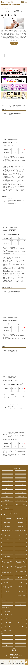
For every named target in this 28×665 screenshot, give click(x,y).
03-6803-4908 (12, 380)
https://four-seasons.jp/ (14, 146)
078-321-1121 (12, 142)
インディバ (8, 17)
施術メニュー (14, 513)
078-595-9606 (12, 230)
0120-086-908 (12, 439)
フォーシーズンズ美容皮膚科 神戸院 (14, 468)
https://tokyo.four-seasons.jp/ (15, 384)
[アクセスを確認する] (22, 2)
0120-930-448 (12, 320)
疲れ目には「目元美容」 (9, 15)
